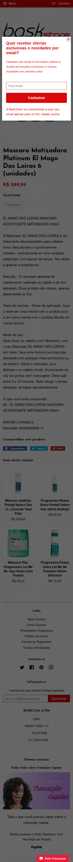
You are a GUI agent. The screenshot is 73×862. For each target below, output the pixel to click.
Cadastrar (36, 98)
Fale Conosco (54, 858)
